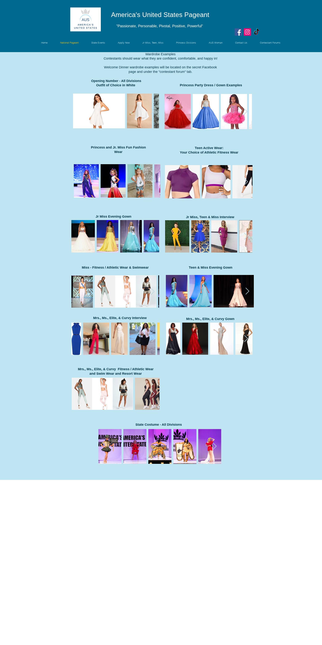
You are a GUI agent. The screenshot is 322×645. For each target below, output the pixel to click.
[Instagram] (247, 32)
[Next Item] (152, 111)
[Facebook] (238, 32)
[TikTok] (256, 32)
